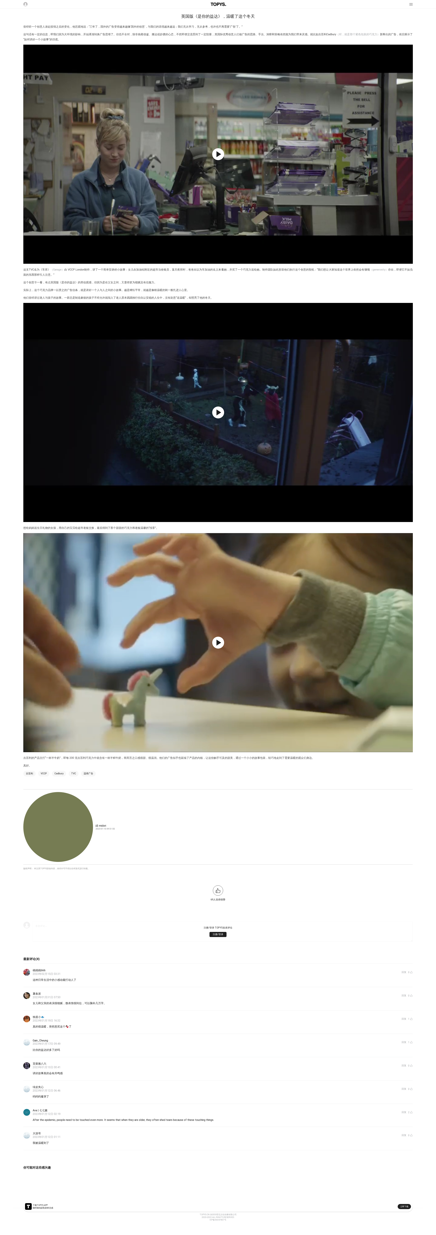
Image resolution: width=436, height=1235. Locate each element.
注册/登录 (218, 934)
